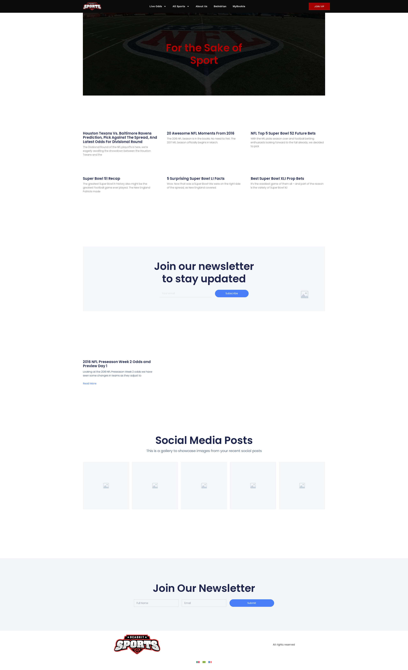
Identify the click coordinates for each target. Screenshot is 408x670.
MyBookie (239, 6)
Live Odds (155, 6)
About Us (201, 6)
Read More (89, 383)
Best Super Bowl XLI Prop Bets (277, 178)
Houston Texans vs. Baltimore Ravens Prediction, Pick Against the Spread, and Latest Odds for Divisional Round (120, 137)
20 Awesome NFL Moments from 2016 (200, 133)
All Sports (179, 6)
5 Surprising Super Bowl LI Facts (196, 178)
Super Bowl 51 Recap (101, 178)
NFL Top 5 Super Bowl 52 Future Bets (283, 133)
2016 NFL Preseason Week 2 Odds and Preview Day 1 (117, 363)
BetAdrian (220, 6)
